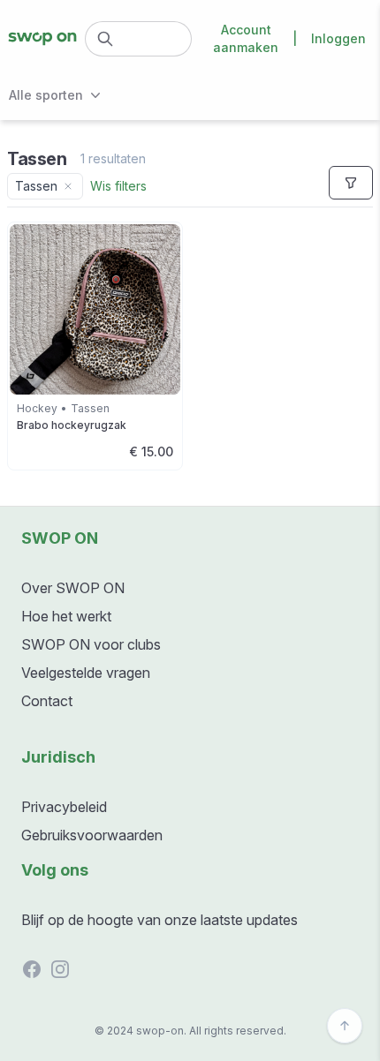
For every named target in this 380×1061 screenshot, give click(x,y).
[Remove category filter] (68, 186)
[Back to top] (344, 1025)
